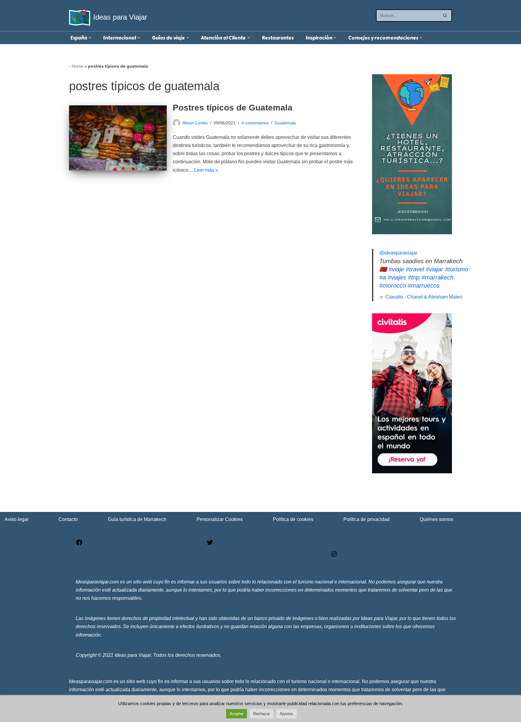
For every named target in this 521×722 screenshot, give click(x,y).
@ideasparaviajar (398, 252)
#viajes (397, 277)
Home (77, 66)
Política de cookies (293, 519)
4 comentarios (255, 122)
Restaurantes (278, 38)
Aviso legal (16, 519)
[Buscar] (445, 15)
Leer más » (206, 170)
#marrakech (437, 277)
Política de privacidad (366, 519)
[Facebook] (79, 544)
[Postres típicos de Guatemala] (118, 138)
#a (382, 277)
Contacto (68, 519)
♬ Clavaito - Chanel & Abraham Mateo (420, 296)
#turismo (456, 269)
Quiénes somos (436, 519)
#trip (414, 277)
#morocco (392, 285)
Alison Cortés (195, 122)
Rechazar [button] (261, 713)
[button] (90, 38)
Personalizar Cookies (220, 519)
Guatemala (285, 122)
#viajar (434, 269)
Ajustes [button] (286, 713)
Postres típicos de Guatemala (232, 107)
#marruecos (424, 285)
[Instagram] (334, 555)
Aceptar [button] (236, 713)
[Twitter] (209, 544)
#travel (415, 269)
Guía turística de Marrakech (137, 519)
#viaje (396, 269)
